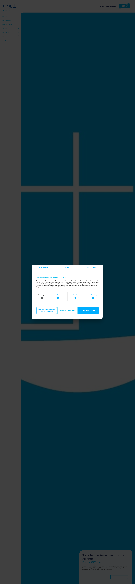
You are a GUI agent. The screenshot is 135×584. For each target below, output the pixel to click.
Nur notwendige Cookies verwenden (46, 310)
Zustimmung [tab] (44, 267)
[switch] (58, 298)
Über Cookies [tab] (91, 267)
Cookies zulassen (88, 310)
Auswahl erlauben (67, 310)
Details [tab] (67, 267)
